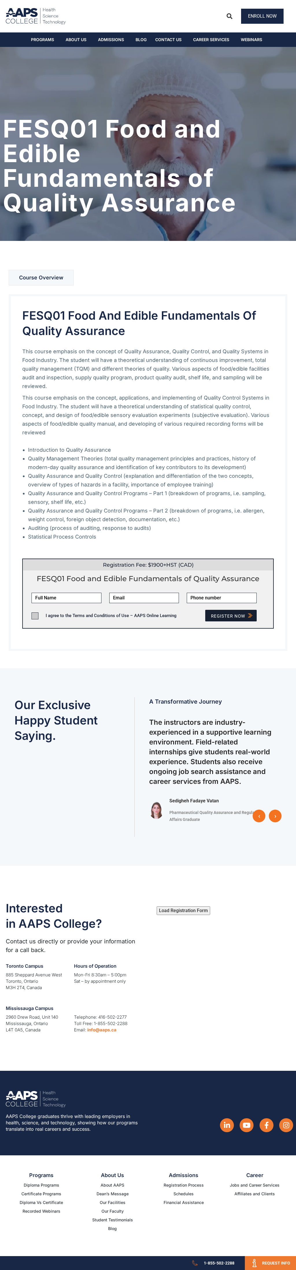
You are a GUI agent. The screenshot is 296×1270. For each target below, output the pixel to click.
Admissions (111, 39)
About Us (76, 39)
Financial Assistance (184, 1202)
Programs (42, 39)
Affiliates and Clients (254, 1193)
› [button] (275, 816)
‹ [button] (259, 816)
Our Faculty (112, 1211)
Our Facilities (112, 1202)
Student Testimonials (112, 1219)
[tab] (41, 278)
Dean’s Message (113, 1193)
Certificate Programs (41, 1193)
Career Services (211, 39)
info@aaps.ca (101, 1030)
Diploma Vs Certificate (41, 1202)
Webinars (251, 39)
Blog (141, 39)
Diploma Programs (41, 1185)
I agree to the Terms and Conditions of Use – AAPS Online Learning (111, 615)
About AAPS (112, 1185)
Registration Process (184, 1185)
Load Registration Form (183, 910)
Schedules (183, 1193)
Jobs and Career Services (255, 1185)
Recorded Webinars (41, 1211)
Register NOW (228, 616)
